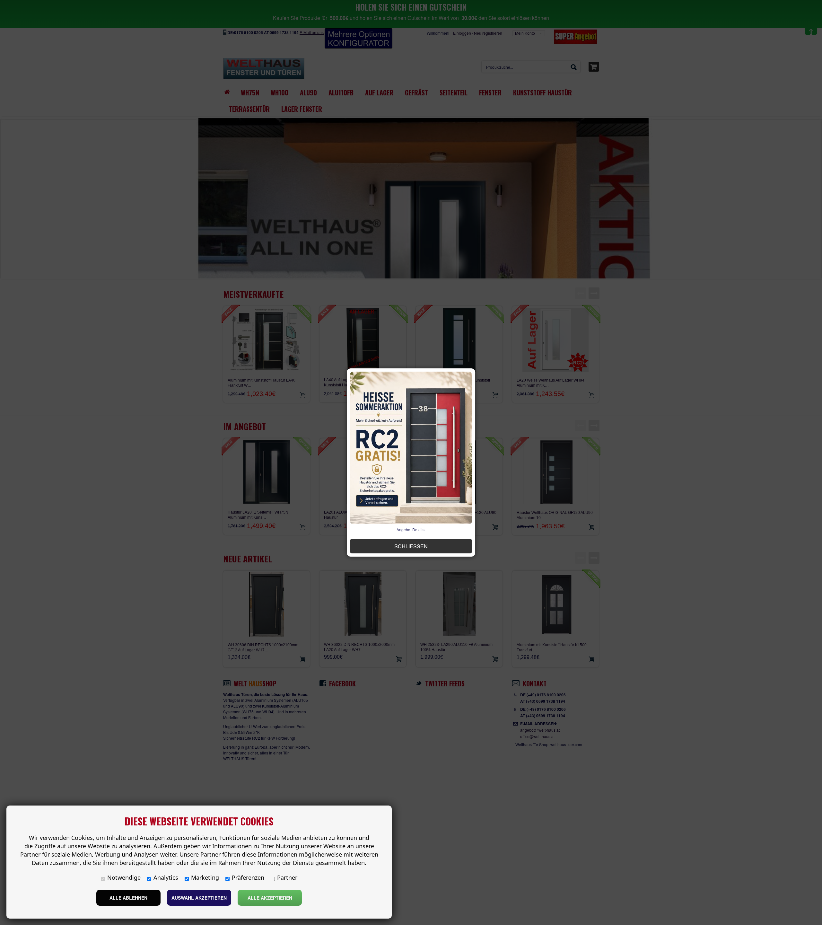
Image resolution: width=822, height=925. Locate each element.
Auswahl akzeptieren (199, 897)
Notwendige (124, 877)
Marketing (205, 877)
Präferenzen (248, 877)
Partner (287, 877)
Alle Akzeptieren (270, 897)
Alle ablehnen (128, 897)
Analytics (165, 877)
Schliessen (411, 546)
